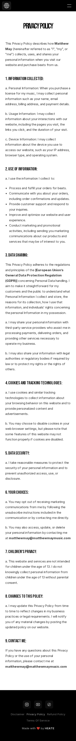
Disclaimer (17, 714)
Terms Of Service (38, 720)
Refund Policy (56, 714)
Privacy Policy (36, 714)
